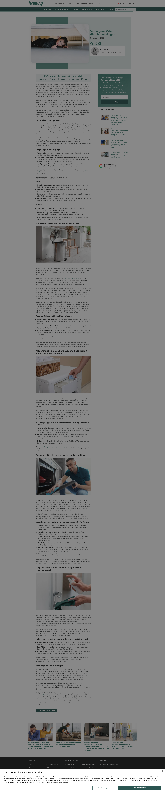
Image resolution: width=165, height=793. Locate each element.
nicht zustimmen (108, 780)
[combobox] (163, 771)
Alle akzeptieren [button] (139, 788)
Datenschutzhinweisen (60, 782)
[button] (104, 788)
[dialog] (82, 781)
